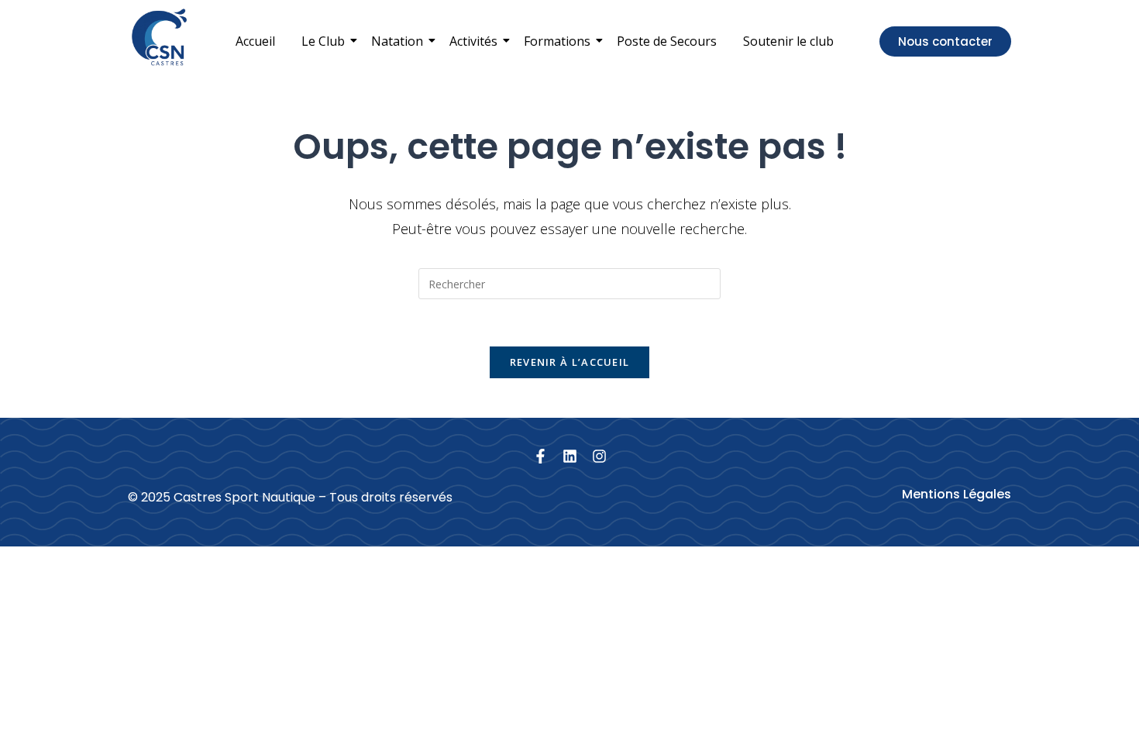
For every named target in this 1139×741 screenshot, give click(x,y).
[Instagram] (599, 456)
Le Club (323, 41)
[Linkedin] (570, 456)
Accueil (255, 41)
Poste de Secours (667, 41)
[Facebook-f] (540, 456)
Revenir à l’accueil (570, 362)
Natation (397, 41)
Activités (473, 41)
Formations (557, 41)
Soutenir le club (788, 41)
